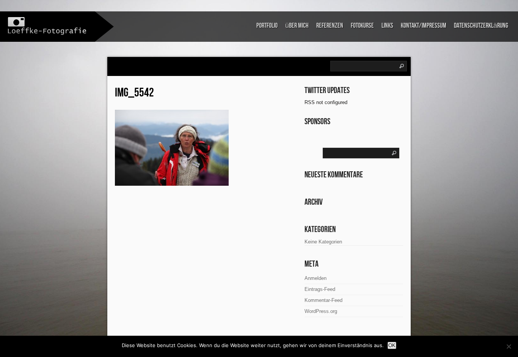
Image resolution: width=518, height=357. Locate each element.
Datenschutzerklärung (481, 26)
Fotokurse (362, 26)
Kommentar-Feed (323, 300)
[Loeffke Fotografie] (47, 26)
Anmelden (315, 278)
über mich (297, 26)
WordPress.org (321, 311)
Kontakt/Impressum (423, 26)
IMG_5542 (134, 92)
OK (392, 345)
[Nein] (508, 346)
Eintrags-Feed (320, 289)
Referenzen (329, 26)
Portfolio (267, 26)
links (387, 26)
